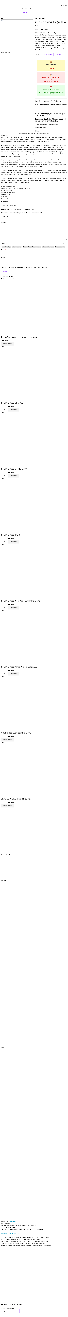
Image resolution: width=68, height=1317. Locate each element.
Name (3, 250)
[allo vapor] (34, 1015)
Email (3, 257)
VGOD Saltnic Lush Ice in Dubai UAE (16, 733)
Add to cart (48, 54)
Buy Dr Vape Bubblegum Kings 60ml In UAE (19, 337)
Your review (5, 222)
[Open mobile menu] (1, 5)
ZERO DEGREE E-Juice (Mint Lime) (16, 799)
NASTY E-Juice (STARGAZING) (14, 469)
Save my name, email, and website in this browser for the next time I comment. (24, 267)
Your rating (4, 216)
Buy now (58, 54)
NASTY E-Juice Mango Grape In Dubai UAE (19, 667)
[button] (13, 410)
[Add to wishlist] (12, 334)
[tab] (23, 133)
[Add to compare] (3, 334)
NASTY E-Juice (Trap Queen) (13, 535)
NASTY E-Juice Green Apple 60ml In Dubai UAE (20, 601)
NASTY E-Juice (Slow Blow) (12, 403)
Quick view (8, 334)
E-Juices (43, 127)
